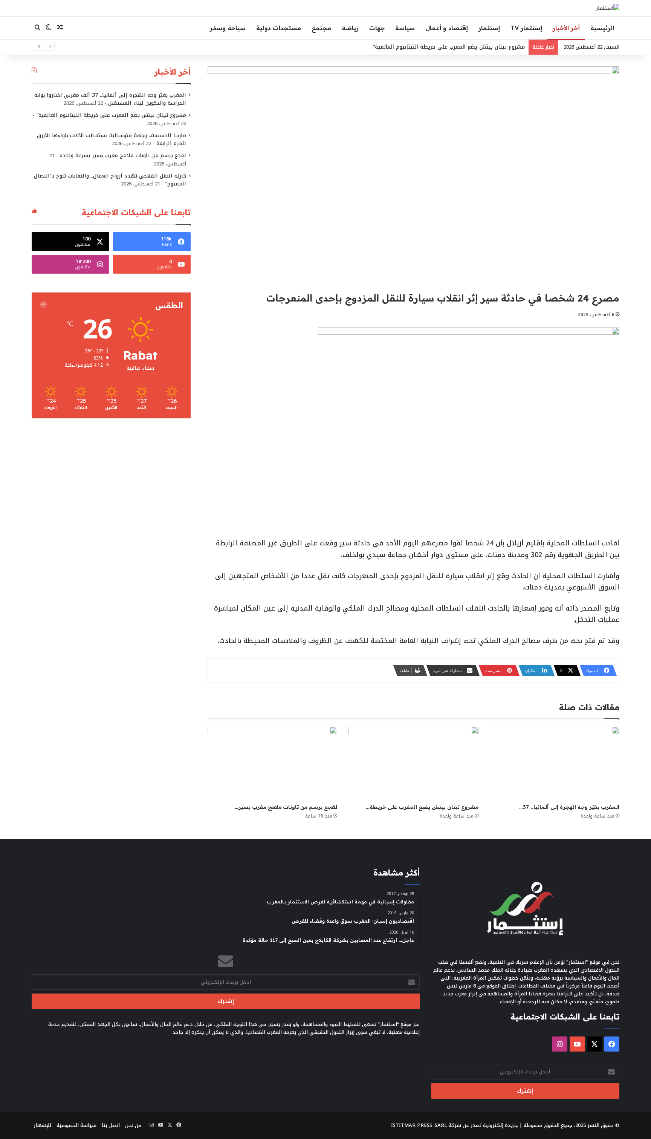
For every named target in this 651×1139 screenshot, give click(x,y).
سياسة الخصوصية (76, 1125)
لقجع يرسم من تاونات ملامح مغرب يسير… (286, 807)
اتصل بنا (111, 1125)
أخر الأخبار (566, 28)
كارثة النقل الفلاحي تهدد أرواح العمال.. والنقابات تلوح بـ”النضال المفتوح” (110, 179)
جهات (377, 28)
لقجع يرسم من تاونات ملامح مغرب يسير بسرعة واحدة (123, 155)
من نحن (133, 1125)
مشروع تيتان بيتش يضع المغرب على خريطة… (422, 807)
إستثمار (489, 28)
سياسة (405, 28)
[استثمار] (607, 8)
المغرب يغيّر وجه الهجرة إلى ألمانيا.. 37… (569, 807)
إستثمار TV (526, 28)
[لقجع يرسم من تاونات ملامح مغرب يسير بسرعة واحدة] (272, 763)
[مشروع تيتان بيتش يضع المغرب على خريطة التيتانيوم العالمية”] (413, 763)
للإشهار (42, 1125)
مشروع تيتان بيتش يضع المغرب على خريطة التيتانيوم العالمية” (449, 47)
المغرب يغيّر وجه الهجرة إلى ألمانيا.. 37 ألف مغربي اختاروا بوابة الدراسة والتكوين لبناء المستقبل (110, 99)
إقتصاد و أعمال (446, 28)
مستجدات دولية (278, 28)
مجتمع (321, 28)
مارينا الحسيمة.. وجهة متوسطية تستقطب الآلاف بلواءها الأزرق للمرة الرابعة (111, 139)
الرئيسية (602, 28)
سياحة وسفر (228, 28)
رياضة (350, 28)
